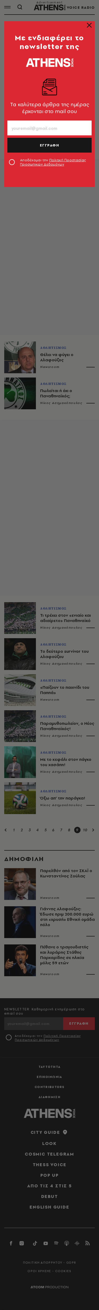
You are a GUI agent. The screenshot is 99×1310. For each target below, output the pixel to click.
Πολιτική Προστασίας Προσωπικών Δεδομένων (53, 162)
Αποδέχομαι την (53, 162)
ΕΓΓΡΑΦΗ (49, 145)
